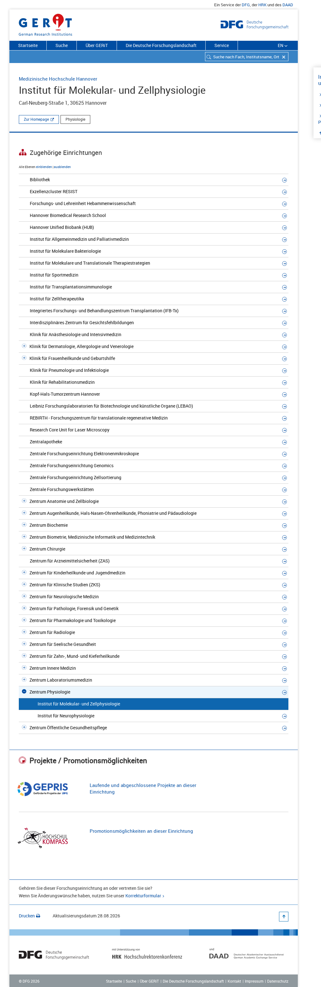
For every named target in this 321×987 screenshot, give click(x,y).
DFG (246, 5)
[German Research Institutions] (45, 23)
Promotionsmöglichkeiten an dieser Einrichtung (141, 831)
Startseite (28, 45)
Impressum (254, 981)
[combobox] (246, 56)
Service (221, 45)
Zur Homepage (36, 119)
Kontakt (234, 981)
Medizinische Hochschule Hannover (58, 79)
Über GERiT (97, 45)
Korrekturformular (143, 896)
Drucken (27, 916)
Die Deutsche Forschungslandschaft (161, 45)
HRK (262, 5)
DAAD (287, 5)
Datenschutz (277, 981)
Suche (61, 45)
